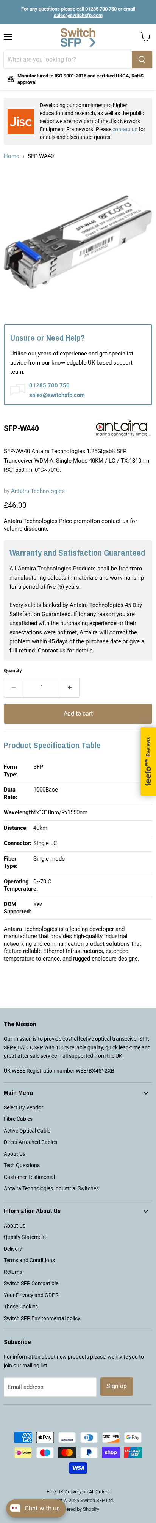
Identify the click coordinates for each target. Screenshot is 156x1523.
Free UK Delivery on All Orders (78, 1492)
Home (11, 156)
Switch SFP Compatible (31, 1283)
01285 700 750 (101, 9)
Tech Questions (22, 1165)
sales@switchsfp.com (78, 15)
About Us (14, 1154)
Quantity (13, 670)
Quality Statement (25, 1237)
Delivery (13, 1249)
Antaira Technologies (38, 491)
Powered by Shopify (78, 1509)
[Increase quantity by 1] (70, 687)
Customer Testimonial (29, 1177)
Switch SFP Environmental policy (42, 1318)
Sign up (116, 1386)
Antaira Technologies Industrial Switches (51, 1188)
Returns (13, 1272)
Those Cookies (21, 1306)
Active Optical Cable (27, 1131)
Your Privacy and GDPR (31, 1295)
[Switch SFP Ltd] (78, 37)
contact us (124, 129)
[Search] (142, 59)
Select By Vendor (23, 1107)
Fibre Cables (18, 1119)
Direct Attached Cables (30, 1142)
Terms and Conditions (29, 1260)
